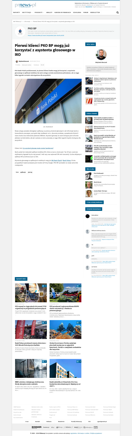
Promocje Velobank (108, 412)
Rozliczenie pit (53, 412)
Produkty (38, 12)
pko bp (30, 172)
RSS (89, 421)
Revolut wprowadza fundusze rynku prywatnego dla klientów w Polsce (103, 251)
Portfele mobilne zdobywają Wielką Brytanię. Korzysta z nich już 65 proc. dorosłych (105, 89)
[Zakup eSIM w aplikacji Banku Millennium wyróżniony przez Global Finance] (88, 256)
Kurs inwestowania (18, 417)
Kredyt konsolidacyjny (19, 409)
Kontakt (37, 421)
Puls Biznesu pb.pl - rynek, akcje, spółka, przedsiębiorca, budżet (96, 427)
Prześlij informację (76, 421)
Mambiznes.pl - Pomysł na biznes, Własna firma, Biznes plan (78, 427)
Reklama (49, 421)
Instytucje (26, 12)
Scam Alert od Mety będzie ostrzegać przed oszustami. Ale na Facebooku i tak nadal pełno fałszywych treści (105, 158)
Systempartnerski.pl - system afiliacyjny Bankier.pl (59, 427)
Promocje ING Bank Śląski (109, 407)
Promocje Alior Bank (90, 407)
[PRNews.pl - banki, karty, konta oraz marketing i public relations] (24, 5)
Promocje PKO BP (89, 412)
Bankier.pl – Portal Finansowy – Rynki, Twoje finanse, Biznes (46, 427)
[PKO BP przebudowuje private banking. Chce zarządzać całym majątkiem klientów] (88, 148)
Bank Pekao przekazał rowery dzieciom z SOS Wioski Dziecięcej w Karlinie (30, 344)
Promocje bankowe (72, 415)
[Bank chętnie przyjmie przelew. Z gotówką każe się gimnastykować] (88, 120)
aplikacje (23, 172)
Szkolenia (77, 12)
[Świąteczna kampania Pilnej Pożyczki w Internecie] (88, 231)
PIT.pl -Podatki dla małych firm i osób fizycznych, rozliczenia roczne (52, 427)
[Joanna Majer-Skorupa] (88, 193)
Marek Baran (97, 182)
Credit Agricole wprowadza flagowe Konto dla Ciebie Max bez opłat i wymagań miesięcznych (104, 225)
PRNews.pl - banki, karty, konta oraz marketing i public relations (68, 427)
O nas (26, 421)
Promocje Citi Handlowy (73, 412)
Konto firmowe (17, 415)
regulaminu (73, 433)
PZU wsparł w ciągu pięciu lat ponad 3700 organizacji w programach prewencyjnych (30, 307)
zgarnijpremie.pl (102, 421)
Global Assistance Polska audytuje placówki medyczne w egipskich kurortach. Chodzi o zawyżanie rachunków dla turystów (65, 346)
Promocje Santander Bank (91, 409)
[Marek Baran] (88, 185)
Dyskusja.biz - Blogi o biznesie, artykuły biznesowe (88, 427)
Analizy (49, 12)
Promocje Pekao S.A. (72, 407)
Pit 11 (50, 417)
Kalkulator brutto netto (37, 407)
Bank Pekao (67, 160)
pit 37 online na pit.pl (54, 409)
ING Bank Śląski (56, 160)
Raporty (16, 12)
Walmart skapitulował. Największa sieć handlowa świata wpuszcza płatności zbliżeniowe (105, 79)
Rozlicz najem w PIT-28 (54, 407)
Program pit (52, 415)
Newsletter (95, 12)
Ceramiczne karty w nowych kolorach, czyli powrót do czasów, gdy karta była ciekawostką (105, 100)
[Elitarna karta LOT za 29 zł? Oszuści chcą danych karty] (88, 129)
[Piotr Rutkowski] (88, 176)
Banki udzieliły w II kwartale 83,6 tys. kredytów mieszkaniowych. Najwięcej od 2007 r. (65, 384)
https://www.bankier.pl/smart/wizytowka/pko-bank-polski (46, 35)
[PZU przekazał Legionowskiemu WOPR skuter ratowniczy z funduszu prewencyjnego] (65, 292)
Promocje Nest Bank (108, 415)
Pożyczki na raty (17, 412)
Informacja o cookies (83, 433)
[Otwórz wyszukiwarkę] (117, 12)
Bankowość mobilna (26, 65)
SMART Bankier (17, 407)
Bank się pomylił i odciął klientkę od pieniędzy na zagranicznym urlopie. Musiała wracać (104, 137)
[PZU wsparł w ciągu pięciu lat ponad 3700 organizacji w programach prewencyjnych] (31, 292)
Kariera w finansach (63, 12)
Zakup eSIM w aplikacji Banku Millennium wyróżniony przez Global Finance (103, 262)
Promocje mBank (107, 409)
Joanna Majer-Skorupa (100, 191)
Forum (85, 12)
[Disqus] (48, 202)
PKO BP (32, 28)
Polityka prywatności (96, 433)
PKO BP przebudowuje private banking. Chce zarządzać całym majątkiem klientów (103, 147)
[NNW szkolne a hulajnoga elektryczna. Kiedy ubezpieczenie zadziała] (31, 368)
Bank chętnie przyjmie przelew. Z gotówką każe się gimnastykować (104, 118)
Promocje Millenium (90, 415)
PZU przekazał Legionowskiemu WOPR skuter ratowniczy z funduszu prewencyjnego (64, 308)
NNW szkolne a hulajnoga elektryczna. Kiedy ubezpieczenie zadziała (29, 383)
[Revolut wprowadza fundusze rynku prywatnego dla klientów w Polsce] (88, 245)
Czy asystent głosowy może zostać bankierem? (38, 148)
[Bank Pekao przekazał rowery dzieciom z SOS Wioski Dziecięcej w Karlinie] (31, 329)
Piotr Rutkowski (98, 173)
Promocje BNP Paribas (72, 409)
